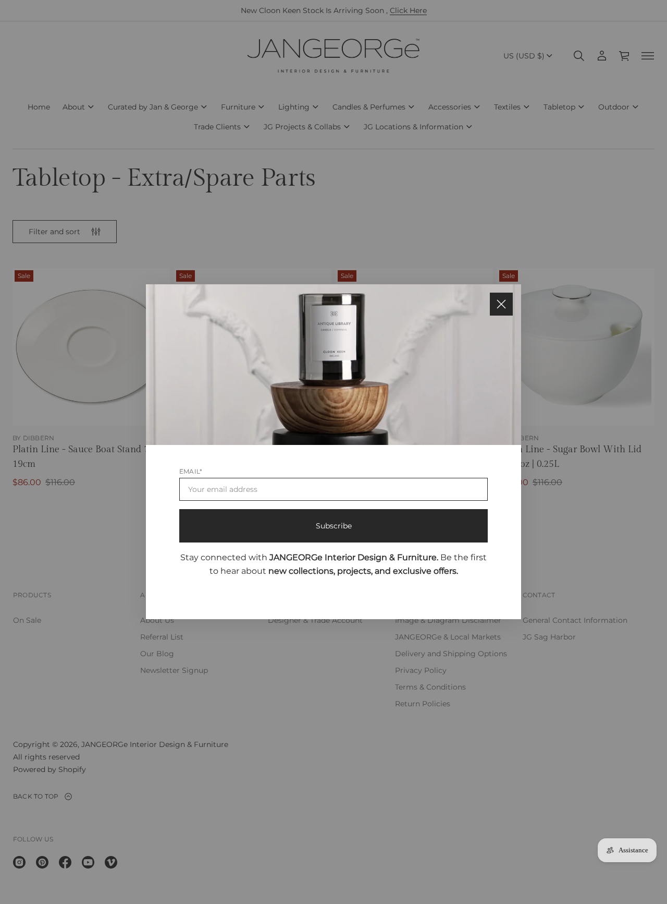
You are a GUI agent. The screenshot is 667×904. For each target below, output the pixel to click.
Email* (190, 471)
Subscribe (334, 526)
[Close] (501, 304)
